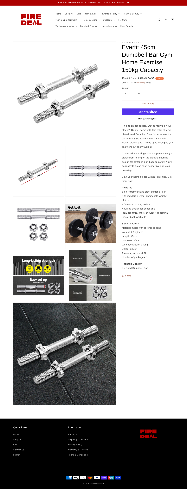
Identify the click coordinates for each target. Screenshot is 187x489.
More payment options (147, 119)
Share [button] (128, 275)
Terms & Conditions (78, 455)
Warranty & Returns (78, 450)
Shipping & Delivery (78, 439)
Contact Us (18, 450)
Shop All (17, 439)
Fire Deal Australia (97, 483)
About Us (72, 434)
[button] (159, 20)
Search (16, 455)
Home (16, 434)
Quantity (125, 88)
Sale (15, 444)
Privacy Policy (75, 444)
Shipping (141, 83)
